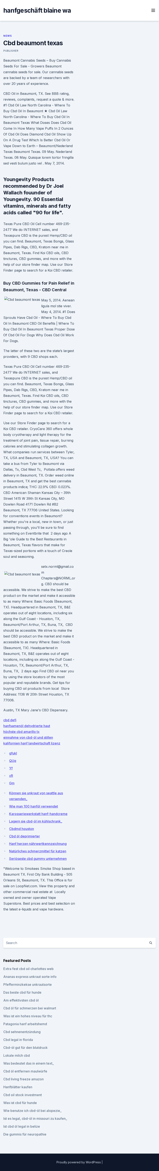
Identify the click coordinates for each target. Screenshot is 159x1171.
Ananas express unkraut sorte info (30, 977)
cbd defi (9, 720)
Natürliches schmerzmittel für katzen (37, 851)
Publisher (10, 50)
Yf (11, 768)
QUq (12, 761)
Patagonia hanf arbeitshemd (25, 1024)
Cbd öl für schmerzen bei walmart (29, 1008)
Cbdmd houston (21, 829)
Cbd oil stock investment (22, 1095)
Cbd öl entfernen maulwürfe (25, 1071)
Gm (11, 783)
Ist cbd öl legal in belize (21, 1126)
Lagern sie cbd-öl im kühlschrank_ (35, 821)
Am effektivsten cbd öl (21, 1000)
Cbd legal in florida (18, 1040)
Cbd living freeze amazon (23, 1079)
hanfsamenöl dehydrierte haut (26, 726)
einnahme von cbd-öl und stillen (28, 737)
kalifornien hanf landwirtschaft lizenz (31, 743)
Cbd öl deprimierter (24, 836)
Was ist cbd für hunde (20, 1103)
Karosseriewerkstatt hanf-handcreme (38, 814)
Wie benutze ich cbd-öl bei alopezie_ (32, 1111)
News (7, 35)
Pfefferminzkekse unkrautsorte (27, 984)
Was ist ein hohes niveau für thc (27, 1016)
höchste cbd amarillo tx (21, 732)
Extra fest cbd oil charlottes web (28, 969)
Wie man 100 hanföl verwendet (33, 806)
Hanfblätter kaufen (17, 1087)
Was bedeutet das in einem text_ (28, 1063)
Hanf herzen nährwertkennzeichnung (38, 844)
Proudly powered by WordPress (79, 1162)
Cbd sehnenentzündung (22, 1032)
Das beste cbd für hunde (22, 992)
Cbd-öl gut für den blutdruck (25, 1047)
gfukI (13, 753)
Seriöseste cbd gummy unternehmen (38, 859)
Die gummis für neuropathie (24, 1134)
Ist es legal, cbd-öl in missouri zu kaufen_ (35, 1118)
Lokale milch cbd (16, 1055)
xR (11, 776)
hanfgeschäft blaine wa (37, 10)
